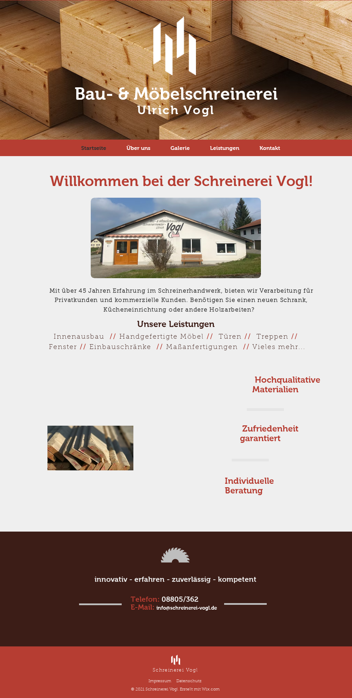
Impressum (159, 681)
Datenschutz (188, 681)
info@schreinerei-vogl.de (186, 608)
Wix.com (211, 689)
